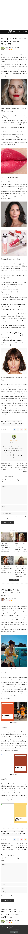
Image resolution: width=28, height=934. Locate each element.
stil (3, 425)
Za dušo (3, 564)
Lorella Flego (8, 47)
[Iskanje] (26, 32)
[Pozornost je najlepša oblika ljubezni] (7, 560)
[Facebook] (6, 49)
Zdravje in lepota (4, 36)
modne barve (20, 831)
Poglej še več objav (14, 442)
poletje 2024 (13, 833)
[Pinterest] (9, 49)
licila (14, 421)
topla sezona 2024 (11, 835)
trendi (8, 425)
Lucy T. (7, 598)
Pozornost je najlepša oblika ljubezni (6, 568)
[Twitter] (8, 49)
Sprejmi (14, 932)
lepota (8, 421)
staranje (21, 423)
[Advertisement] (14, 15)
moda (4, 423)
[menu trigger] (3, 32)
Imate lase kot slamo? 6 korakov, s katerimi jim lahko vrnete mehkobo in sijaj (21, 570)
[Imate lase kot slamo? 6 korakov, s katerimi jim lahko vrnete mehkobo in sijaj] (21, 560)
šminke (15, 423)
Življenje (14, 909)
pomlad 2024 (22, 833)
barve (8, 831)
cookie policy (16, 929)
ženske (19, 425)
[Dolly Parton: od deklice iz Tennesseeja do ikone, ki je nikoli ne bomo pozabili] (21, 537)
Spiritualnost (4, 909)
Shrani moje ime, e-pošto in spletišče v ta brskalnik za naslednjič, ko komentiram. (14, 517)
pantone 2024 (6, 833)
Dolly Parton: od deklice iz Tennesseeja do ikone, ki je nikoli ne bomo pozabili (21, 547)
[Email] (11, 49)
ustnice (14, 425)
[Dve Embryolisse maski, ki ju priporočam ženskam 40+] (7, 537)
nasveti (9, 423)
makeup (19, 421)
